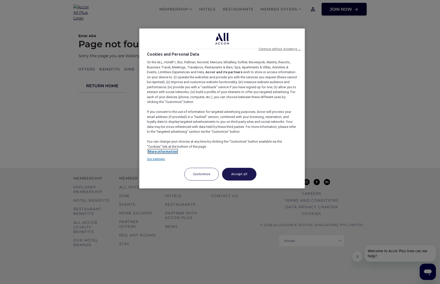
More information (162, 151)
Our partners (156, 159)
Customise (201, 174)
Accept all (239, 174)
